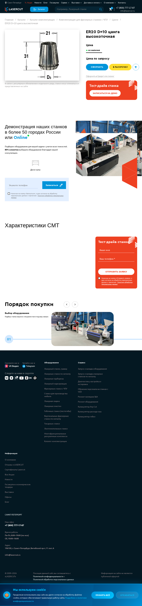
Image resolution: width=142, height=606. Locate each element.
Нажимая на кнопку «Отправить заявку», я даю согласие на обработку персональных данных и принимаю (117, 281)
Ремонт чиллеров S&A (88, 396)
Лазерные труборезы (54, 378)
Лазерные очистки (52, 406)
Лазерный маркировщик (55, 383)
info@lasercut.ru (127, 11)
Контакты (122, 3)
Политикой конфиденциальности (48, 576)
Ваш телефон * (107, 259)
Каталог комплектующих (55, 441)
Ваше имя (105, 250)
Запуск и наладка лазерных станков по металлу (90, 375)
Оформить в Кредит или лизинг (100, 76)
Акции (28, 3)
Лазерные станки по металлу (57, 373)
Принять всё (103, 595)
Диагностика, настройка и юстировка (89, 382)
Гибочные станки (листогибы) (57, 411)
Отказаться (127, 595)
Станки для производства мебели (55, 394)
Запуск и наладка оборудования (92, 368)
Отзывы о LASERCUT (14, 464)
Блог (46, 3)
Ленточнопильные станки (56, 428)
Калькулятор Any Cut (87, 406)
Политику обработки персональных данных (117, 283)
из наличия (94, 50)
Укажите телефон (18, 185)
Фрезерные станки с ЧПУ (55, 388)
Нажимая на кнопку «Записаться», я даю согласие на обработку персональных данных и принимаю (37, 195)
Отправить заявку (116, 271)
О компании (10, 459)
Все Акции (9, 474)
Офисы (8, 497)
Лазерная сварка (52, 401)
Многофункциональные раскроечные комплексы (55, 435)
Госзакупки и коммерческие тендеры (18, 485)
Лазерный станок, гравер (55, 368)
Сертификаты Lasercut (15, 469)
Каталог (41, 9)
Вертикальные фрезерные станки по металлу (56, 417)
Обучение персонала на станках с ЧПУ (93, 390)
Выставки (9, 492)
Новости (37, 3)
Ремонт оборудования (88, 401)
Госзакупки (54, 3)
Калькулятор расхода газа (89, 411)
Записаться (52, 185)
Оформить (97, 67)
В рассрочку (120, 67)
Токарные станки (52, 423)
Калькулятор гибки (86, 416)
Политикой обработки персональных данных (53, 579)
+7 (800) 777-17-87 (125, 8)
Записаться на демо (105, 93)
